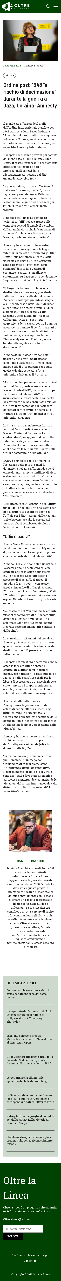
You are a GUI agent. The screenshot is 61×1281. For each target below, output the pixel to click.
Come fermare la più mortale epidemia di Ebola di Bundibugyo (28, 1079)
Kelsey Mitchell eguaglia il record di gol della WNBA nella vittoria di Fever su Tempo (30, 1119)
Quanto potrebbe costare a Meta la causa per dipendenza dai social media (28, 994)
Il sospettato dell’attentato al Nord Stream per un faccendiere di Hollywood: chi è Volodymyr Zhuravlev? (29, 1016)
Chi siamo (18, 1255)
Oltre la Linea (41, 1274)
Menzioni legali (38, 1255)
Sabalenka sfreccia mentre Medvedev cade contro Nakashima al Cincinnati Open (29, 1039)
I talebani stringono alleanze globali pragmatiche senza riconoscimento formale (30, 1140)
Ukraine (9, 75)
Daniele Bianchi (33, 65)
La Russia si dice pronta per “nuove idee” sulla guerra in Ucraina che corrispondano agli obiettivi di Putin (30, 1098)
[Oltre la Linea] (16, 6)
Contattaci (30, 1260)
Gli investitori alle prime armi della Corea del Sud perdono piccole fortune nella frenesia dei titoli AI (30, 1060)
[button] (48, 6)
